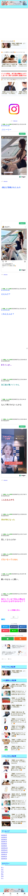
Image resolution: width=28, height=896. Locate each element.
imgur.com (5, 181)
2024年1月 (4, 854)
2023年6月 (4, 839)
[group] (9, 61)
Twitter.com (15, 120)
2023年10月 (4, 848)
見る (4, 619)
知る (2, 876)
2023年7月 (4, 841)
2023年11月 (4, 850)
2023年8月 (4, 843)
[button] (24, 61)
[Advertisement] (14, 23)
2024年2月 (4, 856)
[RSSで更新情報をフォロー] (20, 638)
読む (2, 869)
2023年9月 (4, 846)
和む (2, 874)
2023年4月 (4, 835)
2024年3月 (4, 858)
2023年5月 (4, 837)
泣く (2, 878)
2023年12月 (4, 852)
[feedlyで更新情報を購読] (7, 638)
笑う (2, 867)
